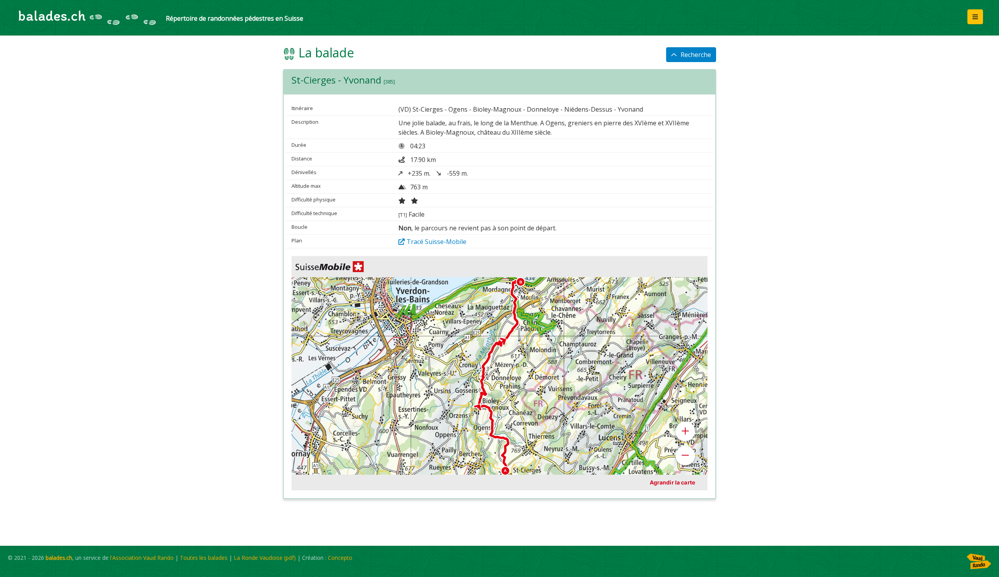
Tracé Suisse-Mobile (436, 241)
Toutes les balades (204, 557)
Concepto (340, 557)
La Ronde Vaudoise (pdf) (265, 557)
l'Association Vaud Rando (142, 557)
